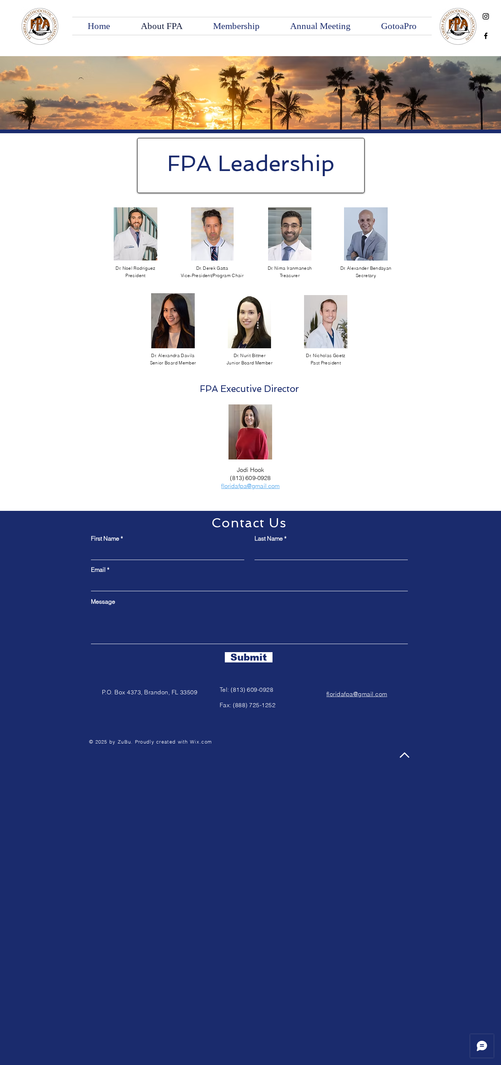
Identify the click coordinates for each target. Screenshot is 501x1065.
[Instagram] (486, 16)
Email (98, 570)
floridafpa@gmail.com (356, 694)
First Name (105, 538)
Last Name (269, 538)
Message (103, 601)
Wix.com (201, 742)
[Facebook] (486, 36)
